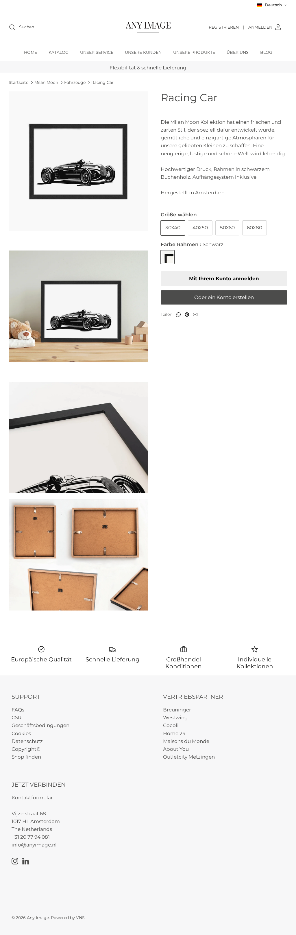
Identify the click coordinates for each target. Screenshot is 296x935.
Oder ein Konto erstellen (224, 297)
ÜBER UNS (238, 52)
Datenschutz (27, 741)
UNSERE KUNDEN (143, 52)
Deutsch (273, 5)
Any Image (38, 917)
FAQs (18, 710)
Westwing (175, 717)
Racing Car (102, 82)
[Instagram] (15, 861)
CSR (16, 717)
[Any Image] (148, 27)
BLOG (266, 52)
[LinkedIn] (25, 861)
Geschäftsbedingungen (40, 725)
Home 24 (174, 733)
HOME (30, 52)
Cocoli (171, 725)
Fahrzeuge (75, 82)
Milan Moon (46, 82)
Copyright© (26, 749)
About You (176, 749)
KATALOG (59, 52)
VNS (80, 917)
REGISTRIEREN (226, 27)
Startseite (18, 82)
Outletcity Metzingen (189, 757)
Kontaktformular (32, 798)
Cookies (21, 733)
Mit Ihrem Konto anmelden (224, 278)
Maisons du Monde (186, 741)
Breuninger (177, 710)
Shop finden (26, 757)
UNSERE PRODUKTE (194, 52)
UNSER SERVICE (96, 52)
